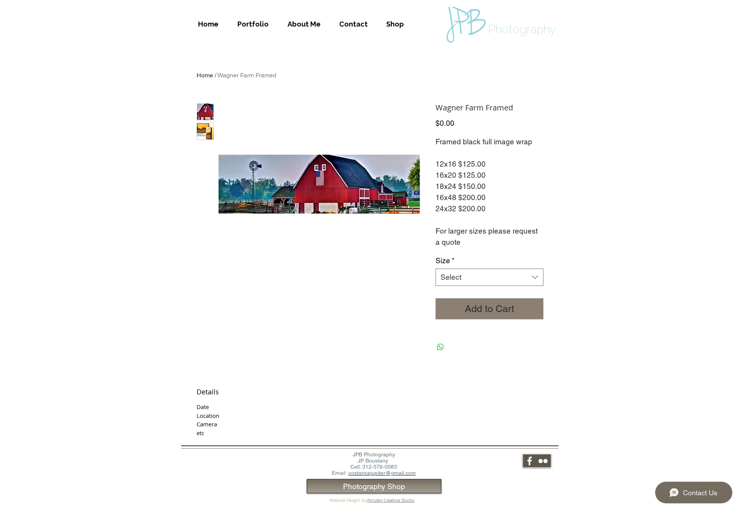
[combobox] (489, 277)
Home (205, 75)
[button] (253, 24)
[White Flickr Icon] (543, 461)
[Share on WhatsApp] (440, 347)
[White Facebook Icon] (529, 461)
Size (445, 260)
